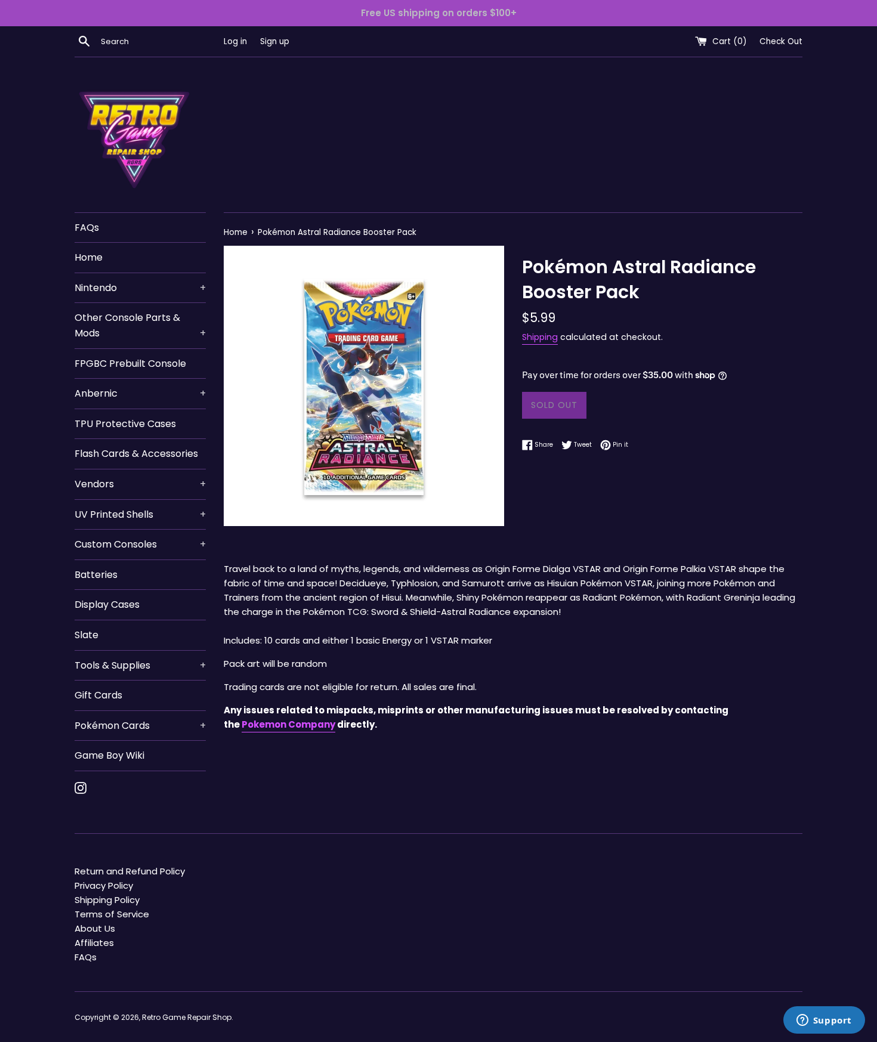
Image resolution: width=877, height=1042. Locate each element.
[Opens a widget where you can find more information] (824, 1021)
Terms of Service (112, 914)
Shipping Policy (107, 899)
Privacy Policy (104, 885)
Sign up (274, 41)
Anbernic (140, 393)
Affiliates (94, 942)
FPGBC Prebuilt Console (130, 363)
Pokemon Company (288, 724)
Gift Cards (98, 695)
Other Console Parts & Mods (140, 325)
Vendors (140, 484)
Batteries (96, 575)
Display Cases (107, 604)
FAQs (87, 227)
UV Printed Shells (140, 514)
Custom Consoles (140, 544)
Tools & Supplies (140, 665)
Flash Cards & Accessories (136, 453)
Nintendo (140, 288)
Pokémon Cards (140, 725)
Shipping (540, 337)
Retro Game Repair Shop (186, 1017)
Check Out (780, 41)
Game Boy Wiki (109, 755)
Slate (86, 635)
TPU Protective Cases (125, 424)
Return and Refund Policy (130, 871)
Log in (235, 41)
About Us (95, 928)
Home (89, 257)
